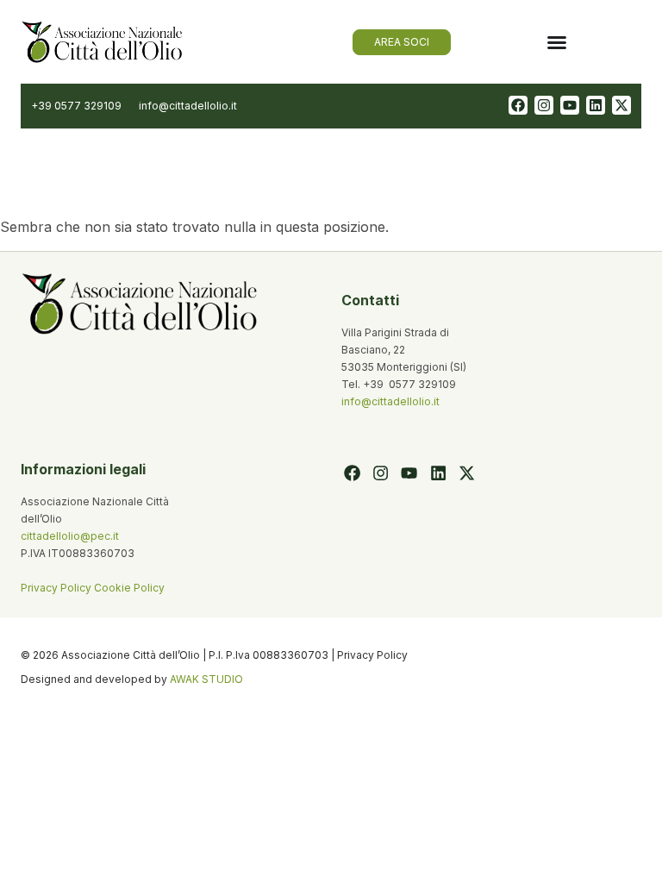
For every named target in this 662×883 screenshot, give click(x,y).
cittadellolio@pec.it (70, 535)
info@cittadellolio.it (390, 401)
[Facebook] (518, 105)
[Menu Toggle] (556, 42)
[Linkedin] (595, 105)
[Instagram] (543, 105)
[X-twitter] (621, 105)
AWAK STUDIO (206, 679)
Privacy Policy (57, 587)
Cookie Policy (129, 587)
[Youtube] (569, 105)
